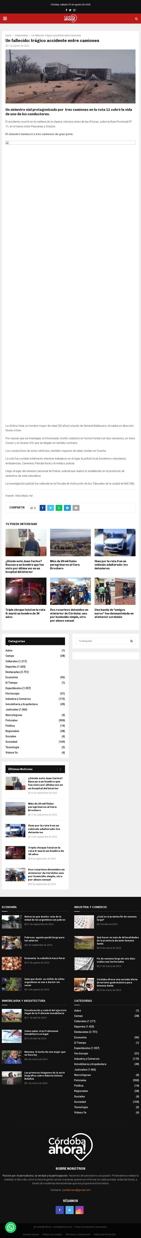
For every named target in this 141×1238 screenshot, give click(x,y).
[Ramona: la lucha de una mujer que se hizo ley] (12, 1057)
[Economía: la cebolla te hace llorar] (12, 963)
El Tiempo (11, 682)
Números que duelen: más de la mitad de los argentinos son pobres (44, 918)
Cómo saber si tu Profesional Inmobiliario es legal (41, 1033)
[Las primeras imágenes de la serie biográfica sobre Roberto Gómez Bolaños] (12, 1078)
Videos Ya (12, 752)
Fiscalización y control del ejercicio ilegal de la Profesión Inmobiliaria (45, 1012)
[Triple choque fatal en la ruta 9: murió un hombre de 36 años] (15, 852)
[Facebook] (60, 1210)
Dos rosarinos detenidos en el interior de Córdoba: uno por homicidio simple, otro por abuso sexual (69, 615)
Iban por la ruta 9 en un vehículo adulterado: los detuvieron (111, 565)
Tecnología (12, 747)
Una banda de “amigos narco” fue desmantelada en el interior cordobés (114, 613)
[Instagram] (79, 1210)
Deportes (11, 666)
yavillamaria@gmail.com (76, 1190)
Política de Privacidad (104, 1234)
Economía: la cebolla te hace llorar (44, 958)
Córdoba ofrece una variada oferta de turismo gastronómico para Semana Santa (117, 982)
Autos (9, 650)
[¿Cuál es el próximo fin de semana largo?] (84, 921)
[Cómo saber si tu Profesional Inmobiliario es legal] (12, 1036)
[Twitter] (70, 1210)
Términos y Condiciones (78, 1234)
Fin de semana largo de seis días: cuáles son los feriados (116, 960)
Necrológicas (14, 715)
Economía (12, 677)
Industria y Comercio (18, 698)
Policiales (12, 720)
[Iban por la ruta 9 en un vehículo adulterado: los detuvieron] (15, 830)
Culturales (12, 661)
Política (10, 725)
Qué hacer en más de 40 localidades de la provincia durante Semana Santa (118, 940)
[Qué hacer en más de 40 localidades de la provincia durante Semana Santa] (84, 942)
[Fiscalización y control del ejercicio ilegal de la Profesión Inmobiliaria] (12, 1015)
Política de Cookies (52, 1234)
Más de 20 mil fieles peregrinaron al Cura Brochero (65, 565)
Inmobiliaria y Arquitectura (22, 704)
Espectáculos (14, 688)
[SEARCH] (131, 641)
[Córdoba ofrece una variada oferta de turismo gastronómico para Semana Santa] (84, 984)
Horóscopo (12, 693)
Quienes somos (31, 1234)
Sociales (11, 736)
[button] (10, 1227)
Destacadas (13, 672)
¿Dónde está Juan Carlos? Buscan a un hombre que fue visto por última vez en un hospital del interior (25, 567)
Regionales (12, 731)
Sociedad (11, 741)
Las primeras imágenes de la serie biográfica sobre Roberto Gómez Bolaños (44, 1075)
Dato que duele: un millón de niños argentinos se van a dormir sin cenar (44, 982)
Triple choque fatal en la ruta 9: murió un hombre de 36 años (25, 613)
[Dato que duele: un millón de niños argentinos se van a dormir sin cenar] (12, 984)
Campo (10, 655)
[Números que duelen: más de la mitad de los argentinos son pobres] (12, 921)
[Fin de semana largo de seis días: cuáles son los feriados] (84, 963)
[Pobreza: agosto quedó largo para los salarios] (12, 942)
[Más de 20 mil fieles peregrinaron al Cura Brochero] (15, 808)
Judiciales (12, 709)
